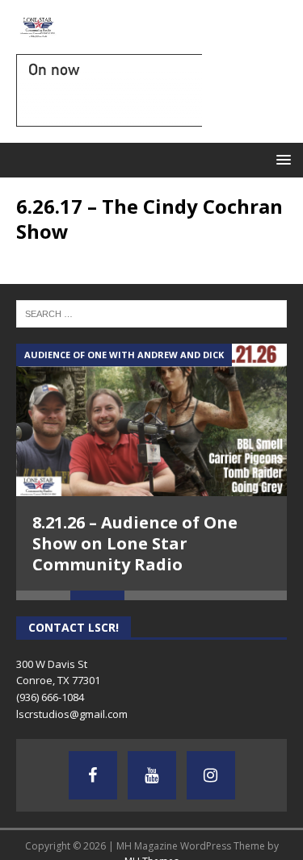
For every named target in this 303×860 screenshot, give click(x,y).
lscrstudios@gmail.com (72, 714)
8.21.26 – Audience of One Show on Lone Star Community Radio (135, 543)
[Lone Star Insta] (211, 775)
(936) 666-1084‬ (50, 697)
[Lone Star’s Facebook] (93, 775)
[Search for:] (151, 313)
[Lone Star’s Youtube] (152, 775)
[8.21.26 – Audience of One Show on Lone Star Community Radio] (151, 419)
